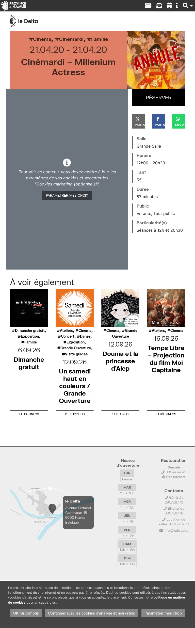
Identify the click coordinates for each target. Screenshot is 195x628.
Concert (67, 336)
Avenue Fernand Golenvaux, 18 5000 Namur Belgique (78, 515)
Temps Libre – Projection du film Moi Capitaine (166, 358)
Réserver (158, 97)
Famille (99, 39)
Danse (85, 336)
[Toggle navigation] (178, 21)
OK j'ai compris (26, 613)
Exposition (30, 336)
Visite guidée (76, 354)
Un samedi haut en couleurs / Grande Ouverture (75, 385)
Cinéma (42, 39)
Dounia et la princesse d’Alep (120, 361)
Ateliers (66, 330)
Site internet (175, 477)
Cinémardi (71, 39)
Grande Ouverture (75, 348)
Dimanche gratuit (30, 330)
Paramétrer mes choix (67, 195)
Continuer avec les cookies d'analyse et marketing (91, 613)
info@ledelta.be (176, 530)
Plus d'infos (29, 414)
